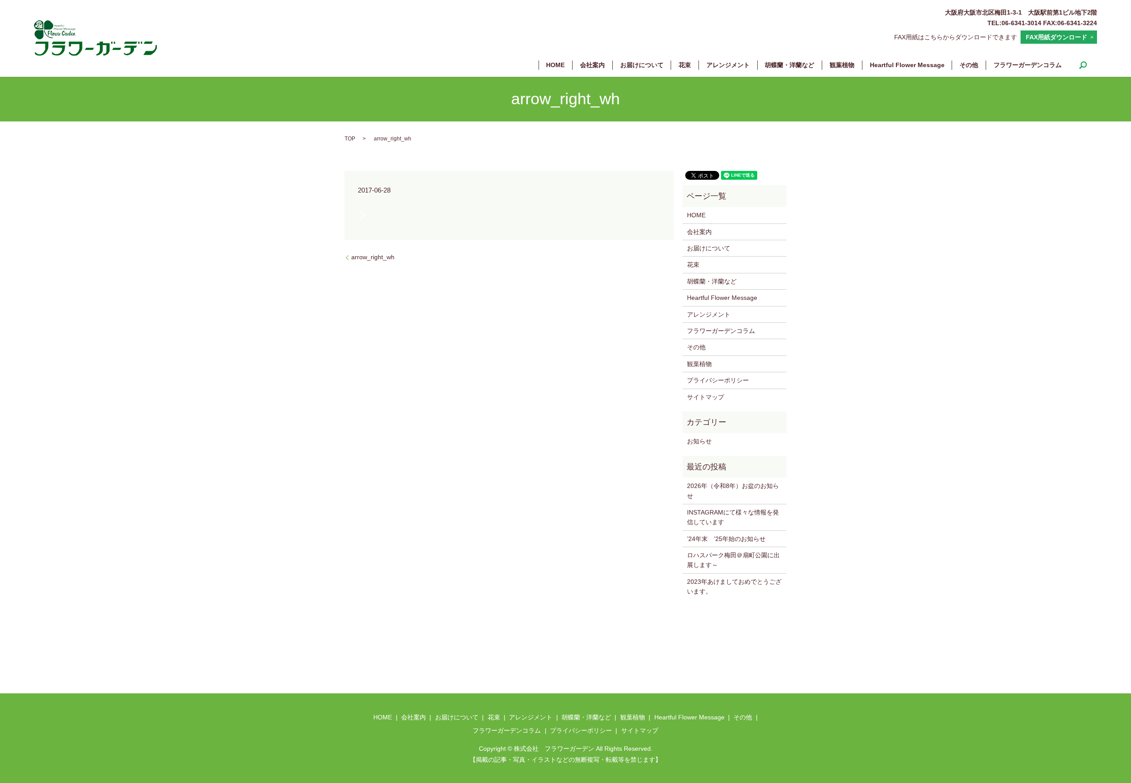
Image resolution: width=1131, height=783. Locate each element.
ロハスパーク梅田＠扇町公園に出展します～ (733, 560)
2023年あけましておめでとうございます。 (734, 586)
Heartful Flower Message (907, 64)
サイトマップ (705, 397)
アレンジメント (728, 64)
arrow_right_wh (373, 257)
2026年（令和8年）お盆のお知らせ (733, 490)
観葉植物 (842, 64)
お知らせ (699, 441)
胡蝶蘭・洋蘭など (789, 64)
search (1082, 65)
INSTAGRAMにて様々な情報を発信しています (733, 517)
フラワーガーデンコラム (1028, 64)
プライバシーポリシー (718, 380)
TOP (350, 139)
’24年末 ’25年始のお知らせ (726, 538)
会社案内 (592, 64)
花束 (685, 64)
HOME (555, 64)
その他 (969, 64)
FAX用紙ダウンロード (1056, 37)
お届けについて (642, 64)
